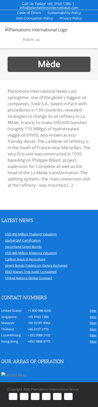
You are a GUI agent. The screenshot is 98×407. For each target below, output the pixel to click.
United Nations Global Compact (28, 278)
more (93, 311)
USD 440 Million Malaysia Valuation (31, 253)
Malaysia (7, 323)
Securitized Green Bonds (23, 246)
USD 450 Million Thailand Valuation (31, 234)
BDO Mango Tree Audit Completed (31, 271)
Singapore (8, 317)
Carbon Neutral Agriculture (25, 259)
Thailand (7, 329)
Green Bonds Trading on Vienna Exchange (36, 265)
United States (11, 310)
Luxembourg (11, 335)
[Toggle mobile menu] (96, 29)
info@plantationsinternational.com (49, 7)
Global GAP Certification (23, 240)
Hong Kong (9, 341)
